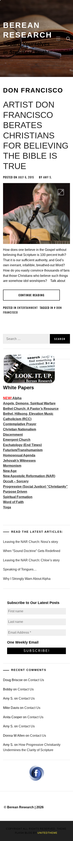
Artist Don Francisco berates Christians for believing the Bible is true (36, 135)
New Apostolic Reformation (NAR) (29, 476)
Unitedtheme (47, 832)
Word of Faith (13, 502)
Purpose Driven (15, 491)
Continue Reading (31, 295)
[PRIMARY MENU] (58, 38)
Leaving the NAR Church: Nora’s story (30, 541)
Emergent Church (16, 439)
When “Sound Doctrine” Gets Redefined (31, 551)
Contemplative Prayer (19, 424)
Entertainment (27, 307)
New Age (10, 471)
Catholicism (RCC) (17, 419)
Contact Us (36, 680)
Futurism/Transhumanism (23, 450)
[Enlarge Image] (61, 192)
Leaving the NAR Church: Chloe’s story (31, 560)
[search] (68, 38)
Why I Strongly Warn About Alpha (26, 578)
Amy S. (47, 177)
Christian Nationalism (19, 429)
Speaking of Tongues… (20, 569)
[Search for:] (26, 339)
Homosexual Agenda (19, 455)
